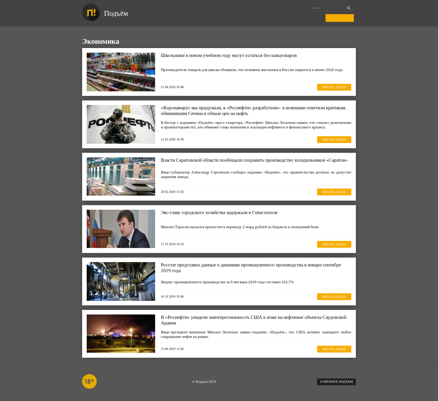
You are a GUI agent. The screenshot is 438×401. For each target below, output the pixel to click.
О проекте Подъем (336, 381)
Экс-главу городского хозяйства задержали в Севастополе (219, 212)
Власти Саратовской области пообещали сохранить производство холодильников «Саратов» (254, 160)
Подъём (116, 13)
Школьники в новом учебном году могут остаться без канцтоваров (229, 55)
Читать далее (334, 87)
